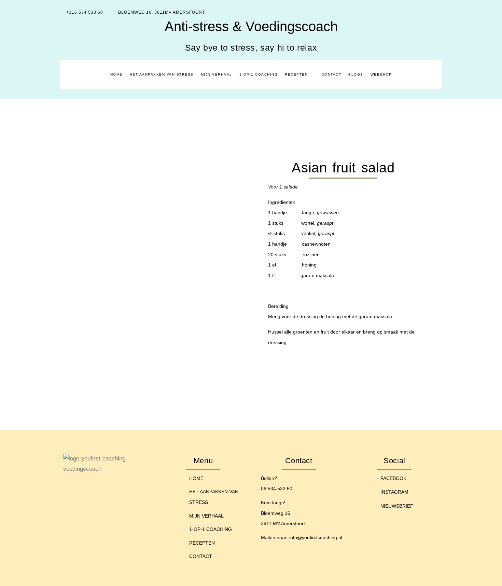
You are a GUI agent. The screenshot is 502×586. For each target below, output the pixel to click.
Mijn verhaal (216, 74)
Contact (331, 74)
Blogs (355, 74)
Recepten (296, 74)
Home (116, 74)
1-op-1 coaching (258, 74)
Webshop (381, 74)
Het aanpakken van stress (162, 74)
